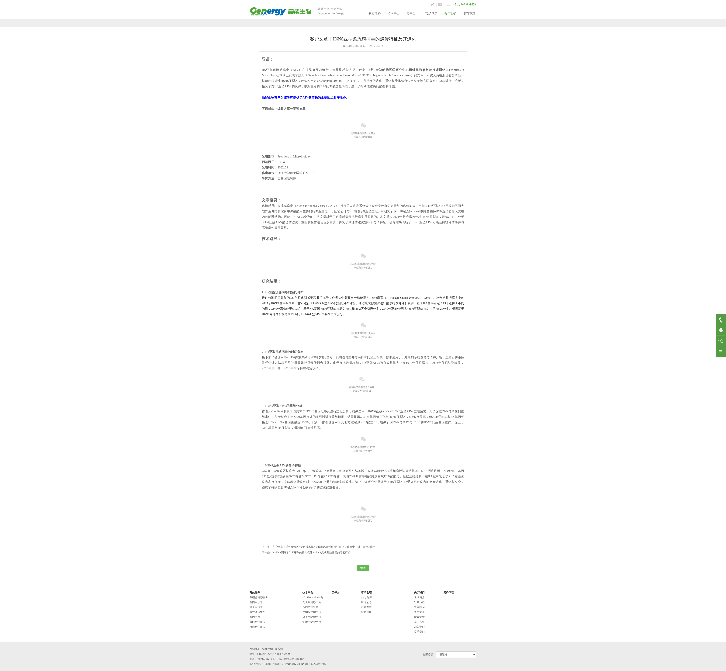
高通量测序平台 (311, 602)
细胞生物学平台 (311, 622)
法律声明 (267, 649)
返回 (363, 568)
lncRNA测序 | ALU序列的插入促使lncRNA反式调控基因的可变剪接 (311, 552)
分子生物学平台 (311, 617)
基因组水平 (256, 602)
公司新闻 (366, 597)
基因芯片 (255, 617)
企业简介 (419, 597)
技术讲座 (366, 612)
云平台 (411, 13)
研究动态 (366, 602)
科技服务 (375, 13)
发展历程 (419, 602)
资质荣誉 (419, 612)
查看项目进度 (468, 4)
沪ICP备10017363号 (318, 663)
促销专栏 (366, 607)
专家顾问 (419, 607)
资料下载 (469, 13)
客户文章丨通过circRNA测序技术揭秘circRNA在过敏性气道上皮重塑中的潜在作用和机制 (324, 546)
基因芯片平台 (310, 607)
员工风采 (419, 622)
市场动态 (431, 13)
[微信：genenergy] (721, 341)
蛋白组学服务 (257, 622)
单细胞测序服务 (259, 597)
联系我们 (419, 631)
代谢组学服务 (257, 626)
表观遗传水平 (257, 612)
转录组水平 (256, 607)
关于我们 (450, 13)
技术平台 (394, 13)
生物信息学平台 (311, 612)
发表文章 (419, 617)
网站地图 (255, 649)
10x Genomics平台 (312, 597)
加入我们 (419, 626)
